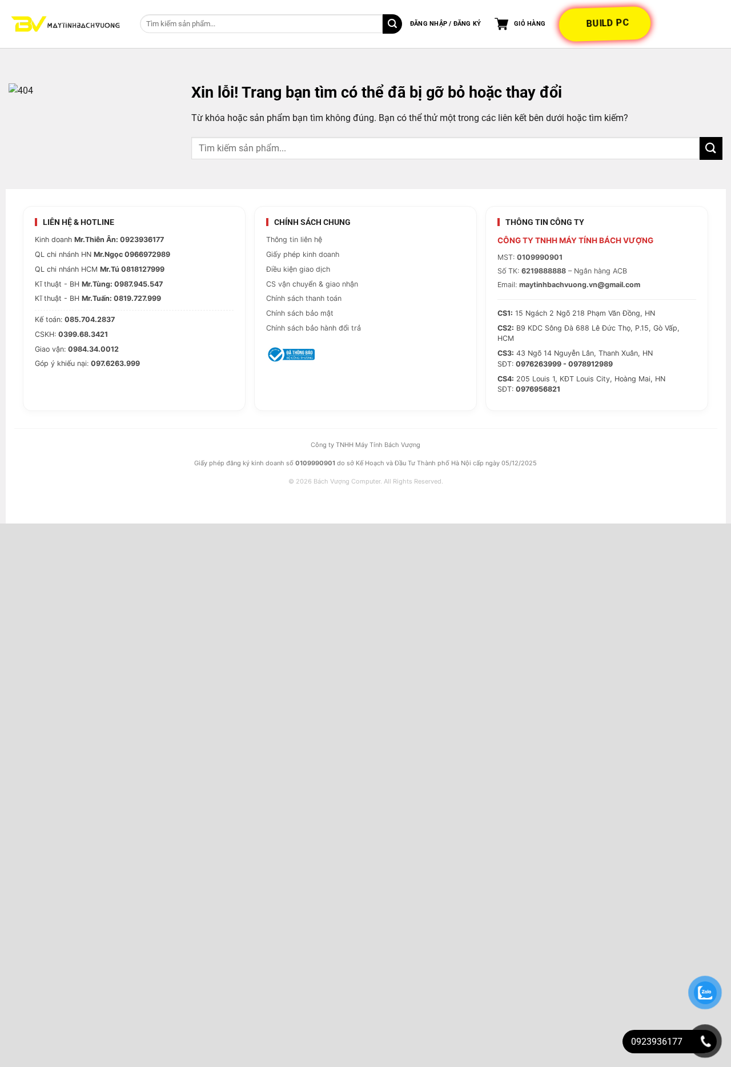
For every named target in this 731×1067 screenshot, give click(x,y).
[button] (445, 24)
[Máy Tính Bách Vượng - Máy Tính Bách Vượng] (66, 24)
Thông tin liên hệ (294, 239)
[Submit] (392, 24)
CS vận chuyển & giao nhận (312, 284)
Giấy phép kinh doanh (302, 254)
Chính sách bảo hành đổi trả (313, 328)
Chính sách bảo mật (300, 313)
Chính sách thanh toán (304, 298)
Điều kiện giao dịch (298, 269)
